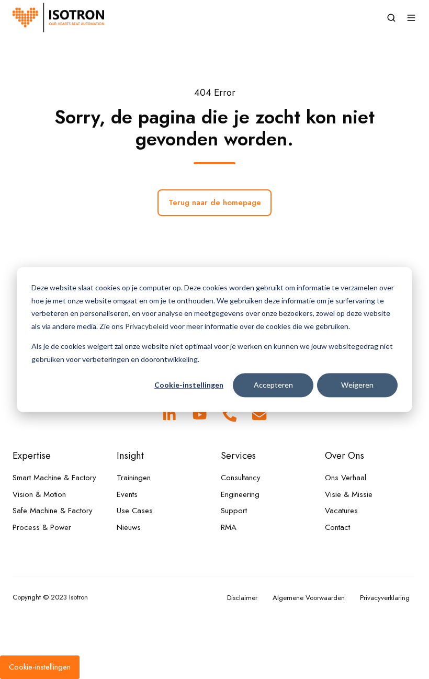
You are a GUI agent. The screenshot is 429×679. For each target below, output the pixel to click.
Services (238, 455)
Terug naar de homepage (214, 202)
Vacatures (341, 510)
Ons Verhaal (345, 477)
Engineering (240, 494)
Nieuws (129, 527)
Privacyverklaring (385, 598)
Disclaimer (242, 598)
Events (127, 494)
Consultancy (241, 477)
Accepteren (273, 384)
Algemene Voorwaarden (309, 598)
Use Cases (135, 510)
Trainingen (134, 477)
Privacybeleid (146, 326)
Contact (337, 527)
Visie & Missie (348, 494)
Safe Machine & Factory (53, 510)
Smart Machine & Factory (54, 477)
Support (234, 510)
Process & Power (42, 527)
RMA (228, 527)
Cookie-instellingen (188, 384)
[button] (391, 18)
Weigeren (357, 384)
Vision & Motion (39, 494)
